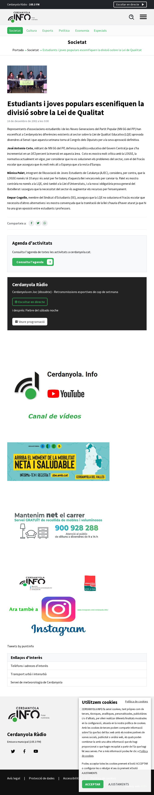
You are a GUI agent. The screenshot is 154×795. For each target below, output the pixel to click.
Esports (47, 30)
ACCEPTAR (92, 784)
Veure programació (31, 322)
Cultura (31, 30)
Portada (18, 50)
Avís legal (13, 778)
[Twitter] (12, 752)
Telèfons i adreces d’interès (29, 666)
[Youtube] (35, 752)
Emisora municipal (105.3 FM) (24, 741)
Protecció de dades (42, 778)
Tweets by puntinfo (20, 646)
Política (64, 30)
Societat (15, 30)
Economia (82, 30)
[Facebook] (24, 752)
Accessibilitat (72, 778)
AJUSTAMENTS (118, 784)
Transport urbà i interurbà (29, 674)
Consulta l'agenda (30, 262)
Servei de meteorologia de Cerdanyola (36, 682)
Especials (100, 30)
